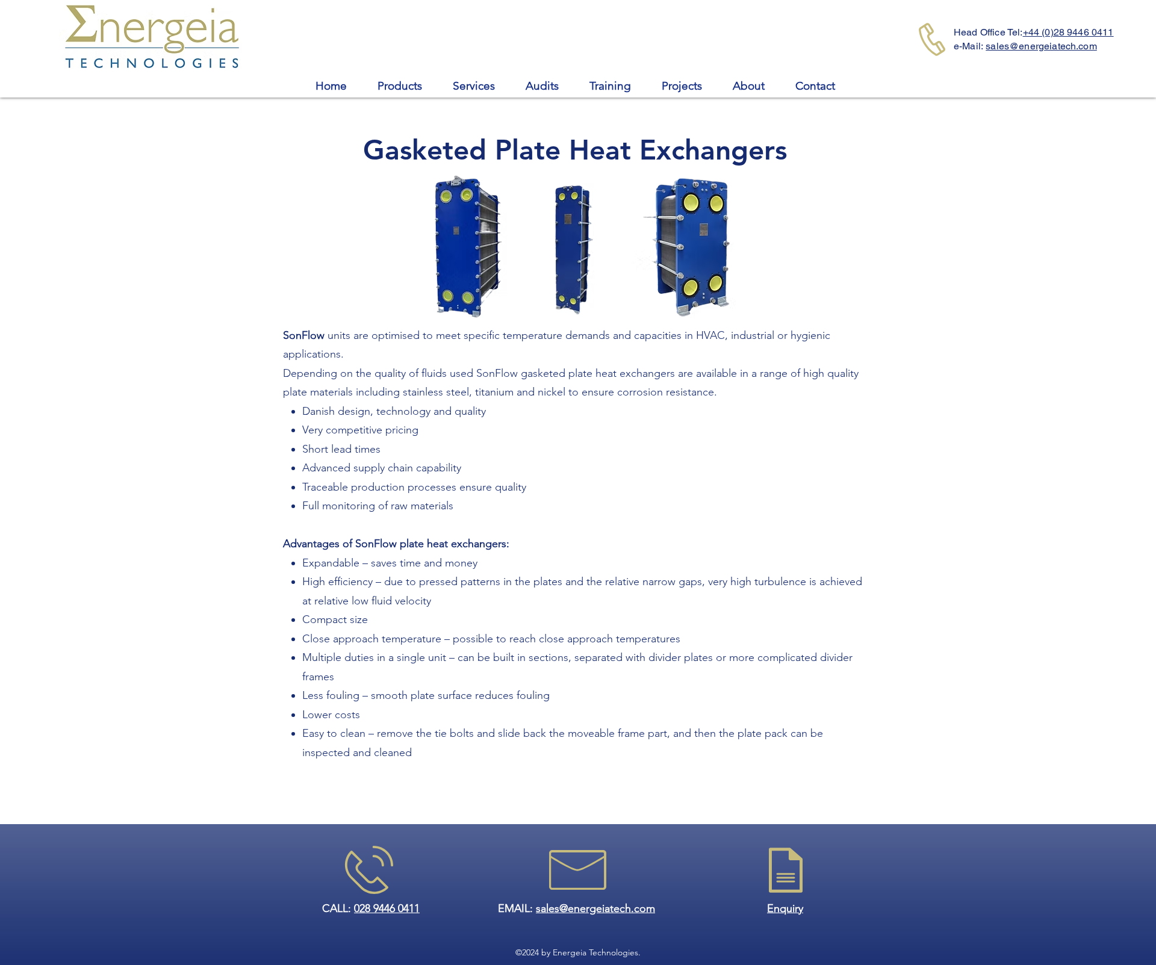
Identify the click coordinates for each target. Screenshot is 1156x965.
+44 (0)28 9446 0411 (1068, 32)
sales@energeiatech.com (1041, 46)
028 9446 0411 (387, 908)
